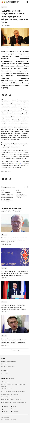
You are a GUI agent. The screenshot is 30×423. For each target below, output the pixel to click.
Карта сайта (4, 374)
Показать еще (15, 350)
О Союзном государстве (7, 366)
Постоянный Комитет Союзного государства (13, 391)
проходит (18, 163)
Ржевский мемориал (6, 397)
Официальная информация (8, 361)
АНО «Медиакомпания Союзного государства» (13, 402)
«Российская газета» (6, 388)
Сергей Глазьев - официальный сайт (10, 399)
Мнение (4, 7)
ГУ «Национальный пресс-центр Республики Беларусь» (13, 385)
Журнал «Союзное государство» (9, 394)
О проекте (4, 364)
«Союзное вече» (5, 381)
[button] (2, 95)
